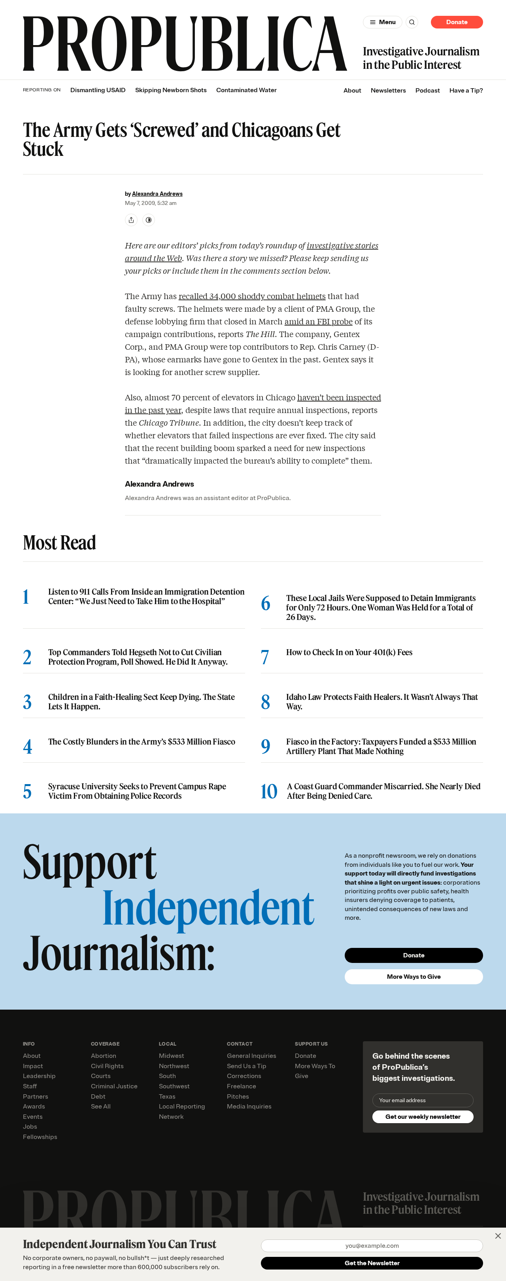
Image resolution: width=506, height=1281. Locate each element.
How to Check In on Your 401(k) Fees (349, 652)
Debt (98, 1097)
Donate (457, 22)
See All (101, 1106)
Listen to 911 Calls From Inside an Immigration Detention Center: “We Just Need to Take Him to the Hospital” (146, 596)
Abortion (103, 1056)
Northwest (174, 1066)
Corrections (244, 1076)
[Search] (412, 22)
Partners (35, 1097)
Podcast (427, 91)
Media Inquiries (249, 1106)
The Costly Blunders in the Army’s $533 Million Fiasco (141, 742)
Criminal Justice (114, 1086)
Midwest (171, 1056)
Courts (101, 1076)
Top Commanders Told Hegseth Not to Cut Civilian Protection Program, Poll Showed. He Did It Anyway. (138, 657)
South (167, 1076)
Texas (167, 1097)
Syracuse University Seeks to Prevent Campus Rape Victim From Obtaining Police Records (137, 791)
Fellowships (40, 1137)
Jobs (30, 1127)
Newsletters (388, 91)
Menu (387, 22)
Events (33, 1117)
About (352, 91)
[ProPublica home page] (185, 1218)
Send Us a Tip (246, 1066)
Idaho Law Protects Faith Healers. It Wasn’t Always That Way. (382, 701)
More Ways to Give (414, 977)
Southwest (174, 1086)
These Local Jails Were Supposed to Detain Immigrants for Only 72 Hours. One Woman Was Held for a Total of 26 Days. (381, 607)
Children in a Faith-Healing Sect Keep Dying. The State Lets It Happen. (141, 701)
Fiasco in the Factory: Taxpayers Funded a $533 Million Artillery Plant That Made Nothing (381, 746)
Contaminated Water (246, 90)
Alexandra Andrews (157, 194)
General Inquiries (251, 1056)
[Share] (131, 220)
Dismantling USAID (98, 90)
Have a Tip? (466, 91)
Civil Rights (107, 1066)
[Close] (498, 1236)
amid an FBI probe (319, 321)
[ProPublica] (185, 44)
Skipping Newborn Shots (171, 90)
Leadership (39, 1076)
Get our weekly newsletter (423, 1117)
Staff (30, 1086)
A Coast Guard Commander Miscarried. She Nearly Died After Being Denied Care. (384, 791)
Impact (33, 1066)
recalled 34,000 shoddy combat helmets (252, 295)
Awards (34, 1106)
